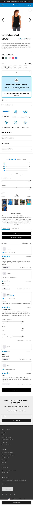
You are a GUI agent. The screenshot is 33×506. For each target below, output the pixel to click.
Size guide (28, 63)
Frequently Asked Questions (8, 454)
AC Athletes (4, 432)
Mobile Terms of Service (7, 439)
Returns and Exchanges (7, 452)
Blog (3, 434)
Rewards (4, 462)
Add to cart (16, 502)
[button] (25, 38)
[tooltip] (21, 213)
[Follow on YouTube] (14, 494)
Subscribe (16, 420)
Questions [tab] (15, 228)
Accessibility (5, 467)
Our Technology (5, 457)
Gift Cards (4, 465)
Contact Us (4, 459)
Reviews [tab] (6, 228)
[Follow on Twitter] (6, 494)
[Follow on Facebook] (2, 494)
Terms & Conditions (6, 437)
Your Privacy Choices (7, 444)
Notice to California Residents (9, 470)
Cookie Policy (5, 472)
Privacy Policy (5, 442)
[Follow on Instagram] (10, 494)
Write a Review (19, 238)
